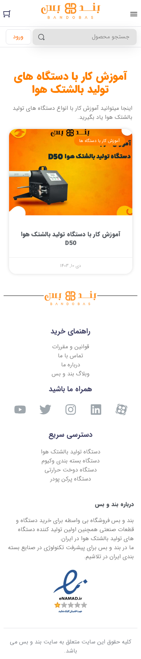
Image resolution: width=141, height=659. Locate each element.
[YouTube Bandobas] (20, 409)
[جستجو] (42, 37)
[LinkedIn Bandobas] (96, 409)
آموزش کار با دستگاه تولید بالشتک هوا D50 (70, 239)
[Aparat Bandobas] (121, 409)
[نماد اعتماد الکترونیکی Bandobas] (70, 591)
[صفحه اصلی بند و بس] (70, 12)
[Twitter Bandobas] (45, 409)
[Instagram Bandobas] (71, 409)
